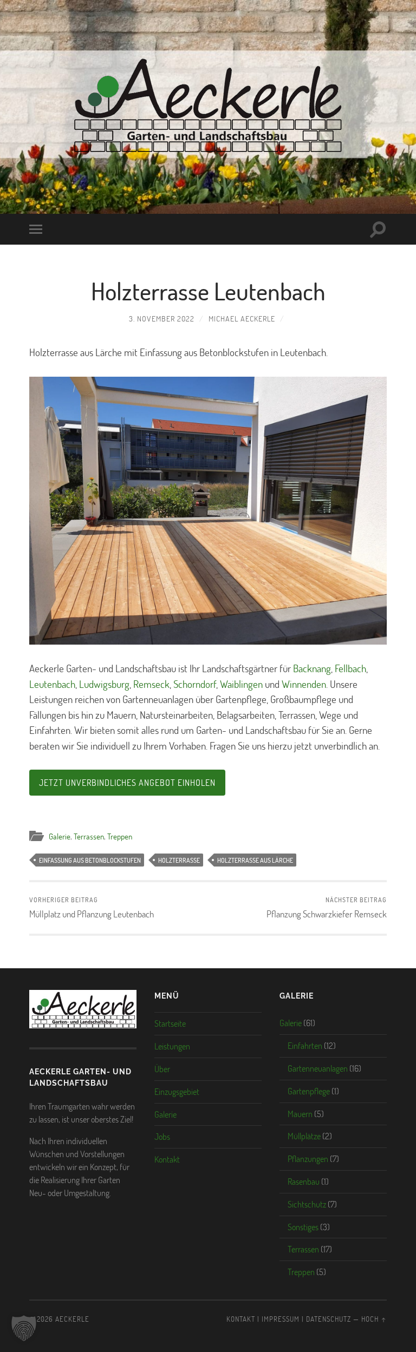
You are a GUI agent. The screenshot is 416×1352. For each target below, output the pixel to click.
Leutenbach (52, 684)
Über (162, 1068)
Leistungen (172, 1046)
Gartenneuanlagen (318, 1068)
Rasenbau (304, 1181)
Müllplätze (304, 1135)
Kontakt (167, 1159)
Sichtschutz (307, 1204)
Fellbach (350, 668)
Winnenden (304, 684)
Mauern (300, 1113)
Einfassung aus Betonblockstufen (90, 860)
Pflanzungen (308, 1158)
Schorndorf (194, 684)
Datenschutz (328, 1319)
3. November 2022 (161, 318)
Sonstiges (303, 1226)
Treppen (119, 836)
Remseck (151, 684)
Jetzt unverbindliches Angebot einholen (127, 782)
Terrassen (89, 836)
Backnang (312, 668)
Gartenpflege (309, 1091)
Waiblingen (241, 684)
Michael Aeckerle (242, 318)
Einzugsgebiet (176, 1091)
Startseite (170, 1023)
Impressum (281, 1319)
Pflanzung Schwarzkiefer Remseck (326, 907)
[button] (24, 1328)
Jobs (162, 1136)
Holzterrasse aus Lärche (255, 860)
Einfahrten (305, 1045)
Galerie (59, 836)
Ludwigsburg (104, 684)
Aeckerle (72, 1319)
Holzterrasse (179, 860)
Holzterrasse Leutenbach (208, 290)
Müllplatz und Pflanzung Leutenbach (91, 907)
